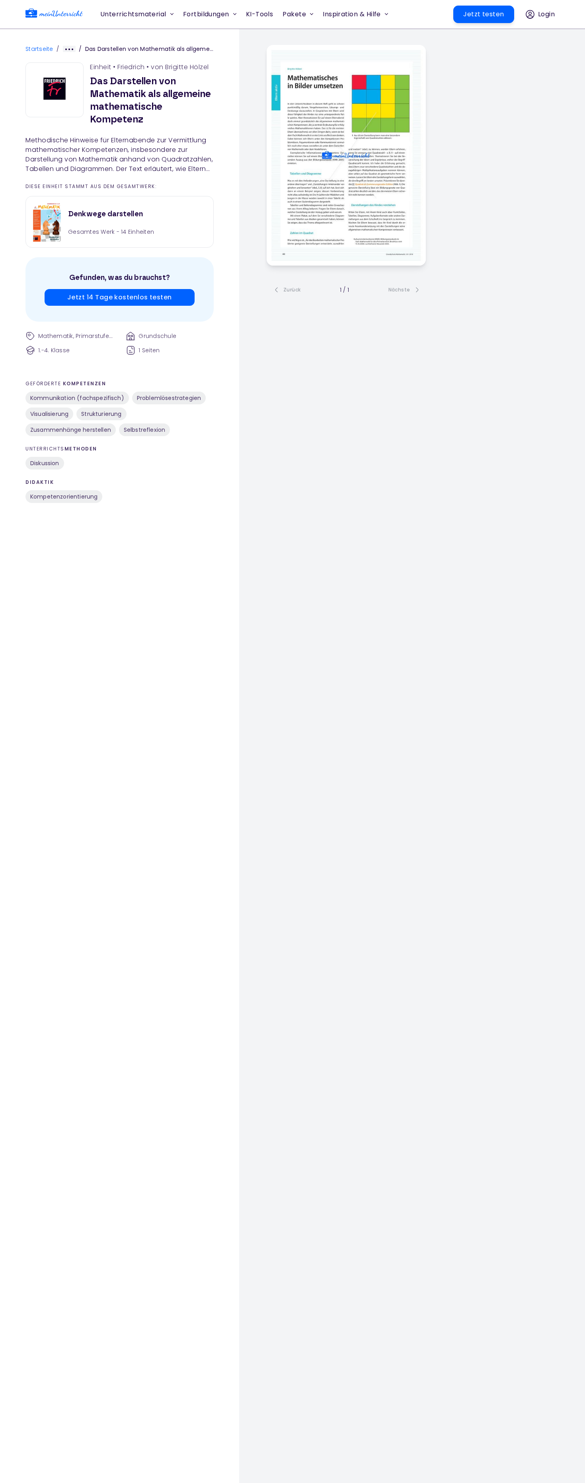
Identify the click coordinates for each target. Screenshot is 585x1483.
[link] (54, 14)
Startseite (39, 49)
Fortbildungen (206, 14)
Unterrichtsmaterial (133, 14)
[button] (259, 14)
